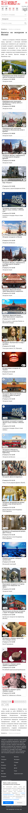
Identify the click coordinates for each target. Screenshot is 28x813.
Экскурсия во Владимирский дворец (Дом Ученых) (13, 531)
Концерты (3, 765)
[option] (2, 9)
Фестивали (16, 759)
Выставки (3, 773)
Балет (2, 762)
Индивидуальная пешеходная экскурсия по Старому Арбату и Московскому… (12, 103)
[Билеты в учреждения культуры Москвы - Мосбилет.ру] (4, 3)
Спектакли (3, 759)
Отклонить (19, 802)
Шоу (15, 765)
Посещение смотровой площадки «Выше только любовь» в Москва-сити (13, 210)
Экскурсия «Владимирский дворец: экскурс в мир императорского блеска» (13, 504)
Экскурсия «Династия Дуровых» (12, 477)
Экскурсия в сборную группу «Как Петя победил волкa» (13, 639)
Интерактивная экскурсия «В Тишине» (11, 369)
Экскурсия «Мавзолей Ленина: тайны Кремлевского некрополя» (12, 290)
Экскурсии (3, 776)
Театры (3, 756)
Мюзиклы (16, 756)
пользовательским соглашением (11, 799)
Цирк (2, 770)
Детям (15, 768)
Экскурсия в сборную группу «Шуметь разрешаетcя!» (11, 664)
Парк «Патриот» (7, 182)
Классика (3, 768)
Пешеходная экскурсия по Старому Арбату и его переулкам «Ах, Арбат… (13, 585)
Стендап (16, 762)
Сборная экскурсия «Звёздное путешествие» (11, 559)
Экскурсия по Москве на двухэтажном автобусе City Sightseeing (10, 451)
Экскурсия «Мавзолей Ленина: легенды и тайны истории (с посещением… (11, 395)
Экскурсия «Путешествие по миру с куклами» (13, 343)
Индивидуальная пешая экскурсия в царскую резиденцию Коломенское (13, 76)
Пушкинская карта (18, 773)
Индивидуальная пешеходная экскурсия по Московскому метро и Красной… (13, 130)
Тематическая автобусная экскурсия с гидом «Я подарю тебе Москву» (13, 611)
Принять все (8, 802)
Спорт (15, 770)
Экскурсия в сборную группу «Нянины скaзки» (11, 690)
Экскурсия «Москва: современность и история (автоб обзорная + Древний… (13, 157)
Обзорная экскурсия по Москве (12, 237)
